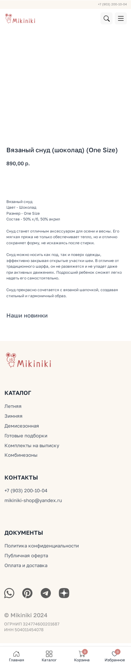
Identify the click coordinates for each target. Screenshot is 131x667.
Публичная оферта (26, 555)
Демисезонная (21, 425)
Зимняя (13, 416)
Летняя (13, 406)
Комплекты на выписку (31, 445)
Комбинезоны (21, 455)
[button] (121, 18)
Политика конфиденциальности (41, 545)
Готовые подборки (25, 435)
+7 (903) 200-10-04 (112, 4)
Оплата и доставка (25, 565)
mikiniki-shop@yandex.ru (33, 500)
